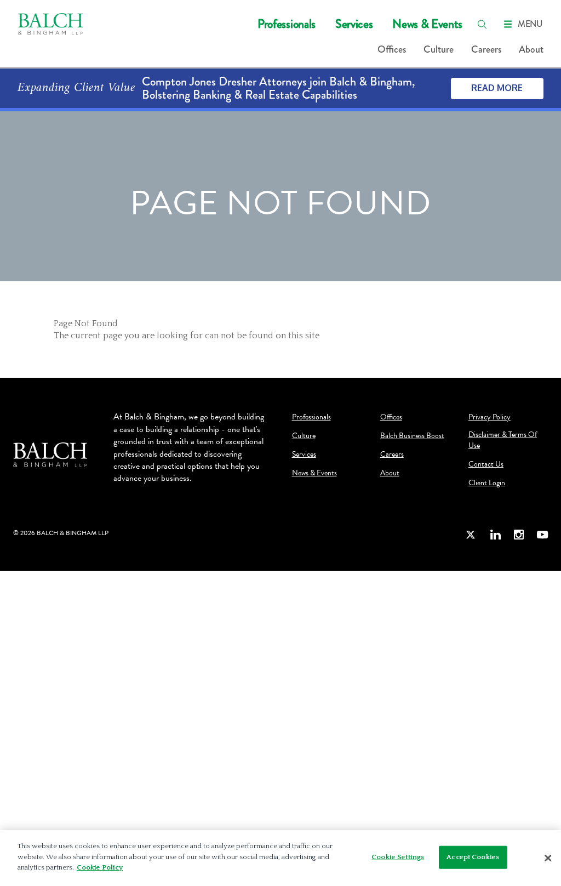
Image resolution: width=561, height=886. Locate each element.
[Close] (548, 858)
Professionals (286, 24)
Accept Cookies (472, 857)
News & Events (427, 24)
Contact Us (485, 464)
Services (354, 24)
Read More (497, 87)
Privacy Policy (489, 417)
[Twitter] (471, 534)
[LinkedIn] (495, 534)
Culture (438, 49)
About (531, 49)
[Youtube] (542, 534)
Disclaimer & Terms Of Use (502, 440)
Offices (391, 49)
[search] (482, 24)
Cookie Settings (397, 857)
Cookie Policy (100, 867)
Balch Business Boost (412, 435)
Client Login (486, 483)
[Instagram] (519, 534)
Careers (486, 49)
